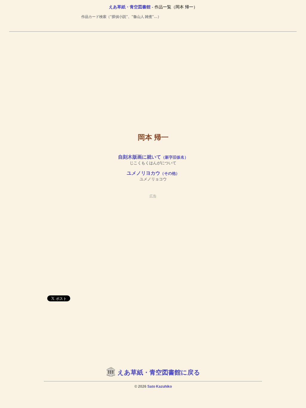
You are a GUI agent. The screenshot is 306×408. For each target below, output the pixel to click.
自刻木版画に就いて (153, 156)
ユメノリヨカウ (153, 173)
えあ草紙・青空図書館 (130, 6)
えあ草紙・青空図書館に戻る (158, 372)
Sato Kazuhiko (159, 386)
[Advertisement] (153, 78)
